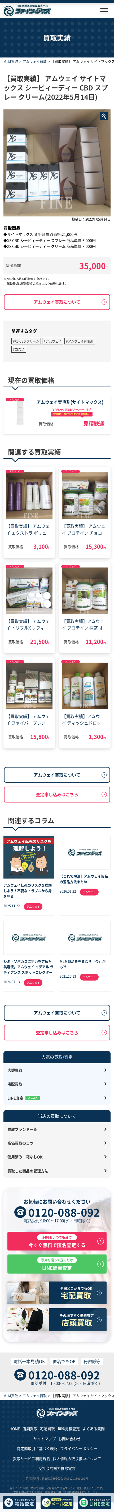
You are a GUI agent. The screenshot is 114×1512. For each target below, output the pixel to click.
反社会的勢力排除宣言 (57, 1468)
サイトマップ (44, 1438)
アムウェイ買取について (57, 302)
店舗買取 (30, 1428)
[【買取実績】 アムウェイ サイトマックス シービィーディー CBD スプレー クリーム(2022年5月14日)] (57, 162)
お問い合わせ (69, 1438)
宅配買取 (14, 1084)
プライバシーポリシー (78, 1448)
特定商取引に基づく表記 (37, 1448)
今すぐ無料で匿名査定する (57, 1241)
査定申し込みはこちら (57, 794)
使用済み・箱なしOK (25, 1156)
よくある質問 (93, 1428)
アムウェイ (15, 399)
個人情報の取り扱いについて (77, 1458)
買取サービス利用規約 (31, 1458)
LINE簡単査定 (57, 1264)
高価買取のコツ (20, 1143)
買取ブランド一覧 (22, 1129)
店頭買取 (14, 1070)
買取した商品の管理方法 (27, 1170)
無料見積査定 (69, 1428)
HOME (15, 1428)
